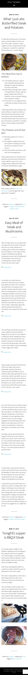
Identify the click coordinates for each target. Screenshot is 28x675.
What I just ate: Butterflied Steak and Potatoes (14, 23)
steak (17, 209)
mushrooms (17, 519)
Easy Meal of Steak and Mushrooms (14, 227)
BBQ (13, 659)
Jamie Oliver (20, 206)
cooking (11, 206)
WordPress (20, 671)
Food (23, 204)
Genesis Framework (11, 671)
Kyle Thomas (14, 2)
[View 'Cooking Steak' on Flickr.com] (14, 271)
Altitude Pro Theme (19, 669)
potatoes (12, 209)
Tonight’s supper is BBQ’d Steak (14, 535)
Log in (14, 673)
